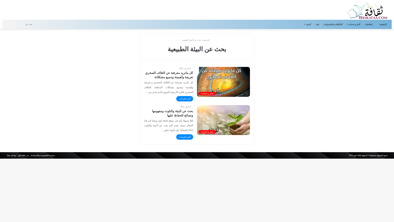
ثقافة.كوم (358, 155)
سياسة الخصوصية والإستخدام (43, 155)
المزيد (308, 24)
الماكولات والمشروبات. (333, 24)
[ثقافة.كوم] (367, 10)
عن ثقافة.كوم (23, 155)
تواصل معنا (11, 155)
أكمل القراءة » (185, 99)
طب (317, 24)
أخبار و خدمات (354, 24)
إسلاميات (369, 24)
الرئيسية (383, 24)
